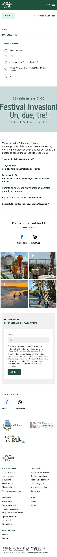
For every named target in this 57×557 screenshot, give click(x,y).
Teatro (5, 30)
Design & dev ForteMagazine (13, 550)
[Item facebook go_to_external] (42, 265)
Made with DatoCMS (33, 550)
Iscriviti (14, 372)
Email (10, 335)
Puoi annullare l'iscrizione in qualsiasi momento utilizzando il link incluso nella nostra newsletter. (26, 363)
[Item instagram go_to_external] (14, 265)
